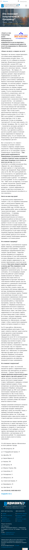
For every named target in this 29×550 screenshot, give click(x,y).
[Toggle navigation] (26, 5)
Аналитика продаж (22, 513)
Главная (4, 22)
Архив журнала (6, 521)
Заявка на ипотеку (7, 515)
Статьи (10, 22)
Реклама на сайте (21, 519)
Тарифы (4, 513)
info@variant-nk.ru (10, 532)
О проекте (19, 521)
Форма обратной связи (8, 534)
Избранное (5, 1)
